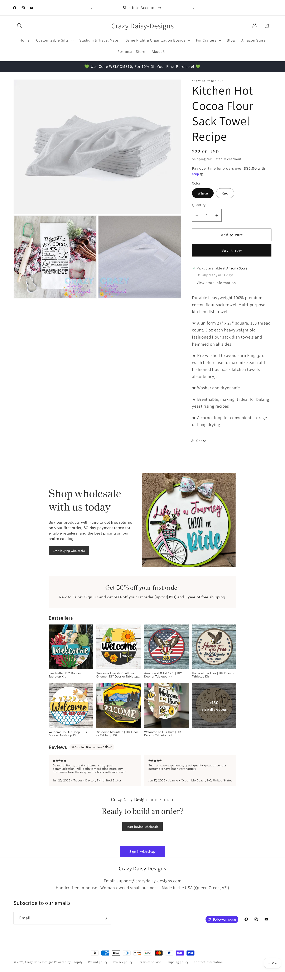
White (203, 193)
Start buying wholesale (69, 550)
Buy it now (231, 250)
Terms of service (149, 962)
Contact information (208, 962)
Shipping (199, 159)
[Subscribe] (105, 918)
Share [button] (201, 440)
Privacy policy (123, 962)
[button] (19, 26)
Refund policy (98, 962)
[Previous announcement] (91, 8)
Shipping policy (177, 962)
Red (225, 193)
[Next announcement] (193, 8)
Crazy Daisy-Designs (39, 962)
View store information (216, 282)
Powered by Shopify (68, 962)
